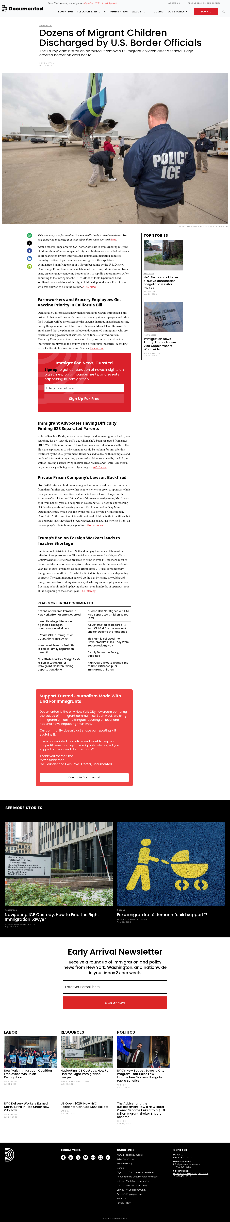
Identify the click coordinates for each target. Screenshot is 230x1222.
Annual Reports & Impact (129, 1154)
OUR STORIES (176, 11)
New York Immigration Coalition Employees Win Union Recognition (28, 1073)
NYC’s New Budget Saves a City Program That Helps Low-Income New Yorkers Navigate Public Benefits (140, 1075)
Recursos (149, 273)
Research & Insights (91, 11)
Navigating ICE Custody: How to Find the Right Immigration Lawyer (52, 917)
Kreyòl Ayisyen (109, 3)
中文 (97, 3)
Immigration (119, 11)
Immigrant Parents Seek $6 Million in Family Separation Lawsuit (56, 649)
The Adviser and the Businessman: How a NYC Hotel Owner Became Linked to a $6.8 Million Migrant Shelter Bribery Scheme (141, 1110)
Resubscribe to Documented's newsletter (137, 1176)
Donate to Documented (84, 777)
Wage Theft (140, 11)
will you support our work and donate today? (79, 747)
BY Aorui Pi (149, 292)
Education (65, 11)
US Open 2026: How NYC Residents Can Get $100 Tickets (84, 1105)
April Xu (65, 1111)
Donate (120, 1168)
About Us (174, 3)
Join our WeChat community (131, 1189)
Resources (11, 910)
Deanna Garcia (47, 63)
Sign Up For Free (84, 398)
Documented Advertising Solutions (190, 1173)
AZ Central (100, 467)
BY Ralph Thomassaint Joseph (20, 924)
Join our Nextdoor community (132, 1185)
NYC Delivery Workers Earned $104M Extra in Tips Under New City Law (26, 1106)
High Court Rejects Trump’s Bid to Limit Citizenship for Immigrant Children (108, 666)
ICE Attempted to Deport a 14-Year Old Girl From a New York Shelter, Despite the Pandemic (107, 628)
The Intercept (88, 591)
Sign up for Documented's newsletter (135, 1172)
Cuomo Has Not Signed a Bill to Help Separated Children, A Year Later (108, 614)
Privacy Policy (124, 1202)
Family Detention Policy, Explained (103, 654)
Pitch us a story (124, 1163)
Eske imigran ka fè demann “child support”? (162, 914)
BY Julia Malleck (152, 353)
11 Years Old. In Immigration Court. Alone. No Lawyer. (56, 636)
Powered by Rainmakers (115, 1218)
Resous (121, 910)
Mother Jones (95, 525)
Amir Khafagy (11, 1081)
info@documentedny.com (186, 1164)
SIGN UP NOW (115, 1003)
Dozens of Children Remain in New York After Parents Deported (59, 612)
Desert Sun (97, 348)
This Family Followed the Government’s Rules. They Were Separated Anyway (108, 642)
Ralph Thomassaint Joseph (75, 1081)
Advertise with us (125, 1159)
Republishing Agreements (130, 1194)
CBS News (89, 287)
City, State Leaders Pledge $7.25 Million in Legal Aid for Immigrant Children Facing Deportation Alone (59, 664)
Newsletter (45, 25)
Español (88, 3)
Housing (158, 11)
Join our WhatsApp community (133, 1181)
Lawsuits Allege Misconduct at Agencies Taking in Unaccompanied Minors (58, 625)
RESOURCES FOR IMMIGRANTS (204, 3)
